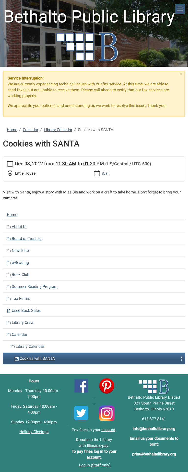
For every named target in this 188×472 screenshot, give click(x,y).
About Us (19, 226)
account (108, 429)
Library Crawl (23, 322)
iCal (105, 173)
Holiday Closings (33, 431)
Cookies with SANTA (37, 358)
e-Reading (20, 262)
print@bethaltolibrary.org (154, 454)
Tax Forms (20, 298)
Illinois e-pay (97, 445)
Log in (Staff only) (95, 465)
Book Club (20, 274)
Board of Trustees (26, 238)
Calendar (30, 129)
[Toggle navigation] (180, 9)
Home (12, 129)
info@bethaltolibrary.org (154, 428)
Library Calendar (58, 129)
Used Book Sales (26, 310)
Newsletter (20, 250)
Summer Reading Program (34, 286)
